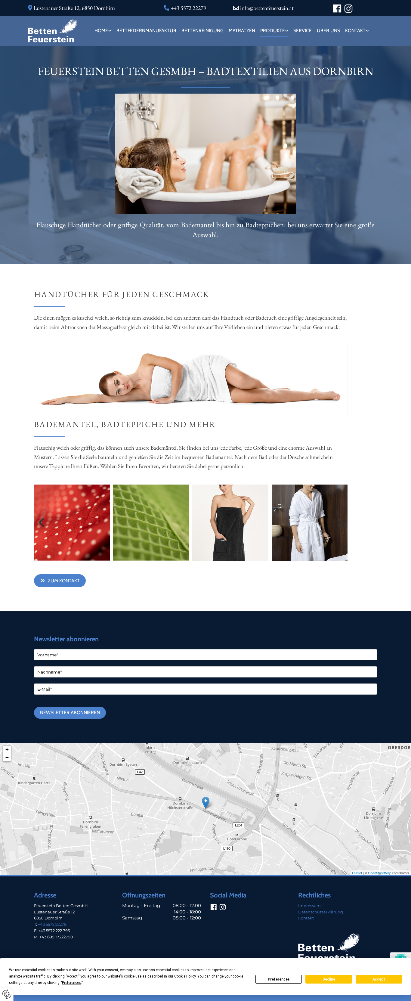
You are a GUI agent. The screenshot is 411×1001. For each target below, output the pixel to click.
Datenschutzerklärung (320, 912)
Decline (329, 979)
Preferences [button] (71, 983)
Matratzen (242, 30)
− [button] (7, 757)
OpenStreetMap (379, 872)
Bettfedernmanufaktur (146, 30)
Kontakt (355, 30)
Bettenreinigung (202, 30)
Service (302, 30)
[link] (102, 31)
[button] (60, 580)
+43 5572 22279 (52, 924)
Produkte (272, 30)
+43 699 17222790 (56, 936)
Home (101, 30)
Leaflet (357, 872)
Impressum (309, 905)
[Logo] (53, 30)
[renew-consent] (7, 994)
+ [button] (7, 749)
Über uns (328, 30)
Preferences (279, 979)
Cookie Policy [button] (185, 976)
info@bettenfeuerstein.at (267, 8)
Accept (378, 979)
